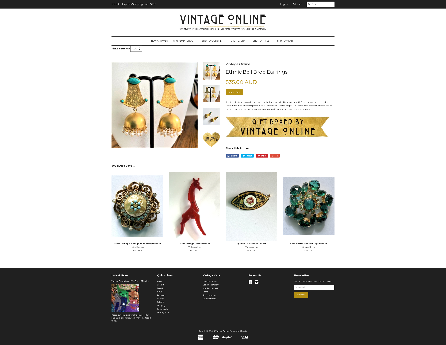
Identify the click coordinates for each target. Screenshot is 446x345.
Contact (160, 285)
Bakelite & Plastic (210, 281)
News (159, 292)
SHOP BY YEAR (285, 41)
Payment (161, 295)
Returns (160, 302)
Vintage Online (222, 331)
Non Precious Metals (211, 288)
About (160, 281)
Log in (284, 4)
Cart (299, 4)
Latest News (120, 275)
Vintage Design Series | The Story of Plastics (130, 281)
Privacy (160, 299)
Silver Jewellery (209, 299)
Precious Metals (209, 295)
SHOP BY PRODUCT (184, 41)
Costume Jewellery (211, 285)
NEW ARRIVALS (159, 41)
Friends (160, 288)
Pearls (205, 292)
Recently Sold (163, 312)
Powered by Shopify (238, 331)
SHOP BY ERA (238, 41)
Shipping (161, 305)
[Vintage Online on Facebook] (250, 283)
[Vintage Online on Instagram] (257, 283)
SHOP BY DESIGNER (213, 41)
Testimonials (162, 309)
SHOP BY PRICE (261, 41)
